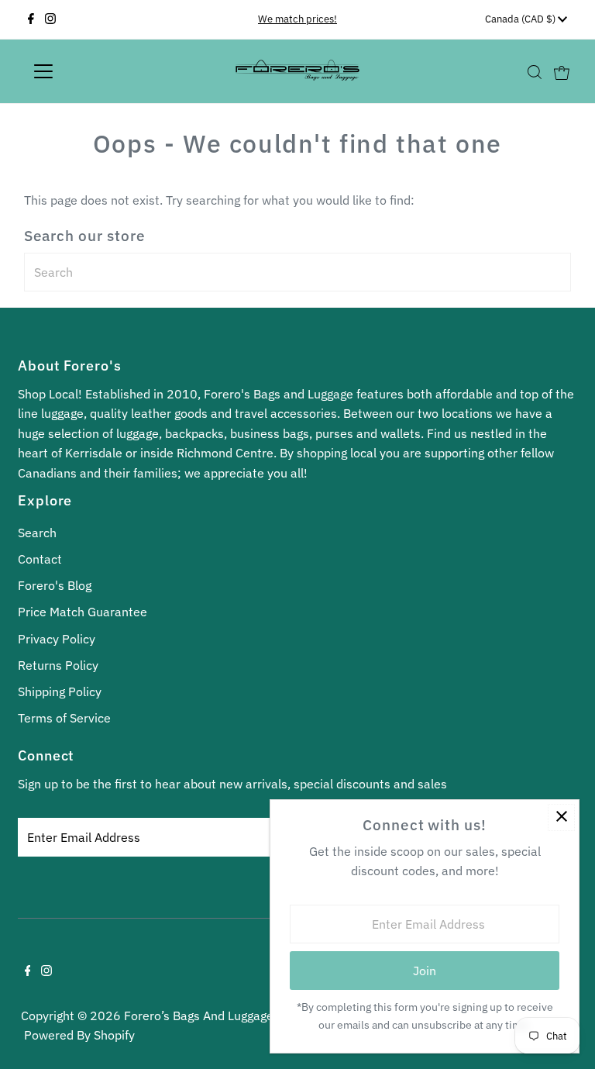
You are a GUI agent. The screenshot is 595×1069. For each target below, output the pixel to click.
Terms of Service (64, 718)
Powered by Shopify (79, 1035)
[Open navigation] (89, 71)
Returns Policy (58, 665)
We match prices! (297, 19)
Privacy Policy (56, 639)
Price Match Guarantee (82, 611)
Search (37, 532)
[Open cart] (561, 71)
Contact (40, 559)
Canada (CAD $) (521, 19)
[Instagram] (50, 19)
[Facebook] (31, 19)
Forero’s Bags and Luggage (198, 1015)
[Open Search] (534, 72)
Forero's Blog (54, 585)
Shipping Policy (59, 691)
